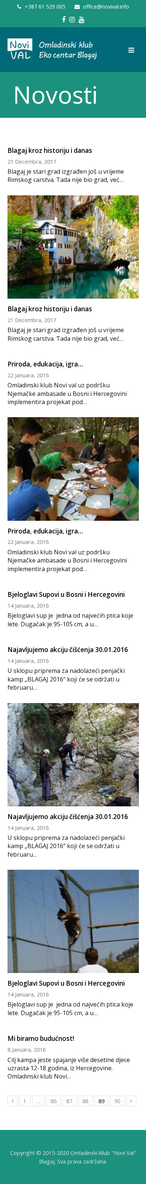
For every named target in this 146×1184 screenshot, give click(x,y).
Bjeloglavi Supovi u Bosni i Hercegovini (66, 594)
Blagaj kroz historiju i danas (49, 150)
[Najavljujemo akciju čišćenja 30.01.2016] (73, 802)
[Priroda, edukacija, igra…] (73, 516)
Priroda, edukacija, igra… (45, 364)
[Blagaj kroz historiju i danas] (73, 294)
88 (85, 1101)
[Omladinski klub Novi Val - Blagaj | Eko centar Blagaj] (52, 49)
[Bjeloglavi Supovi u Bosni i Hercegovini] (73, 969)
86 (54, 1101)
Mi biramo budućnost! (40, 1038)
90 (117, 1101)
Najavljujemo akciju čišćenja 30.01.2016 (67, 649)
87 (69, 1101)
